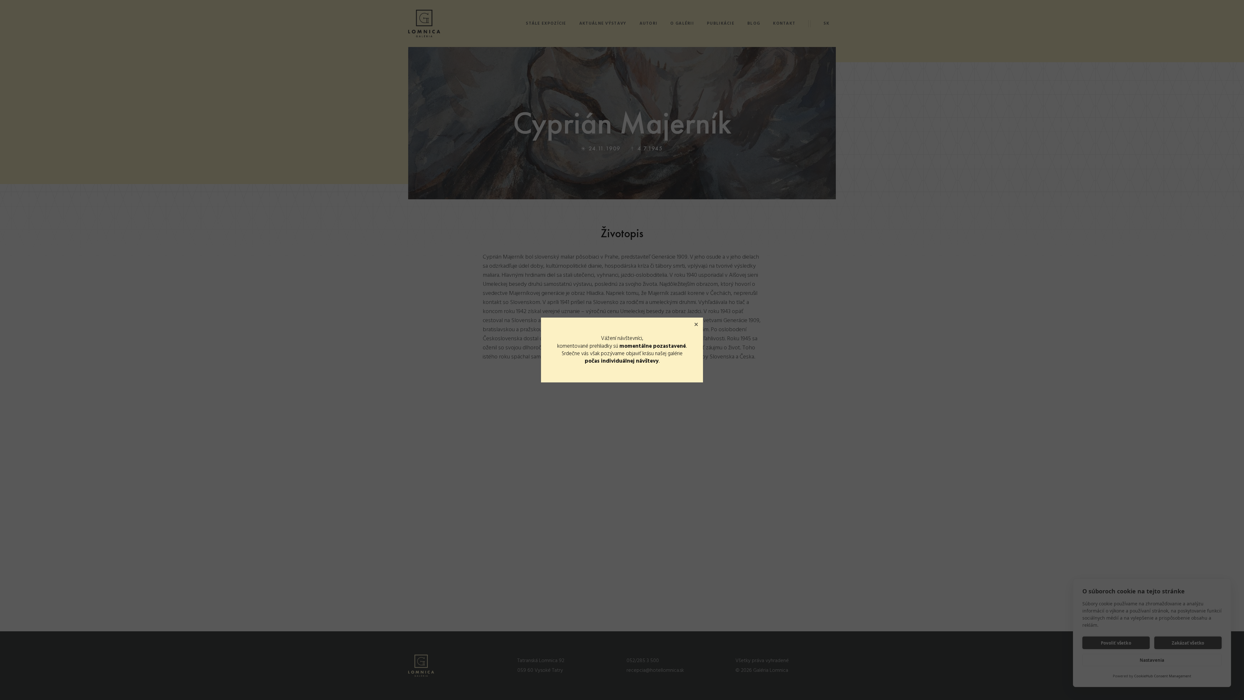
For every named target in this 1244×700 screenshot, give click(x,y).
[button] (696, 324)
